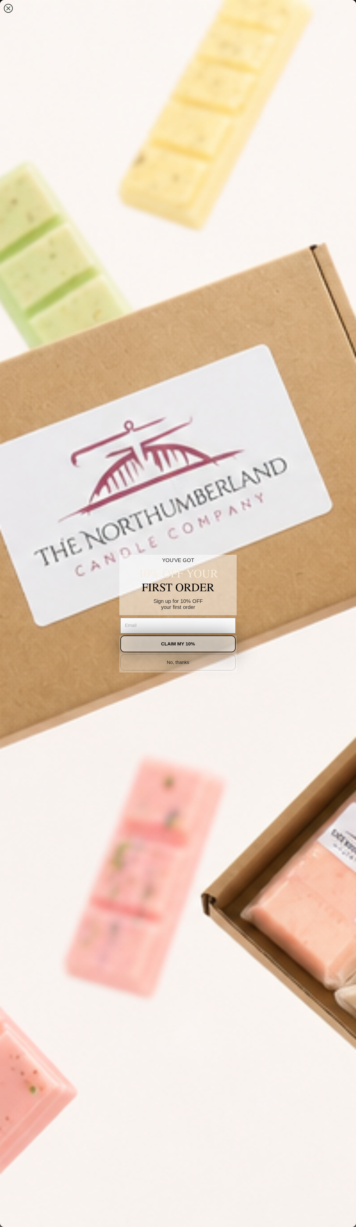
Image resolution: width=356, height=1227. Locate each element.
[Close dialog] (8, 8)
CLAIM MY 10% (178, 643)
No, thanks (178, 662)
